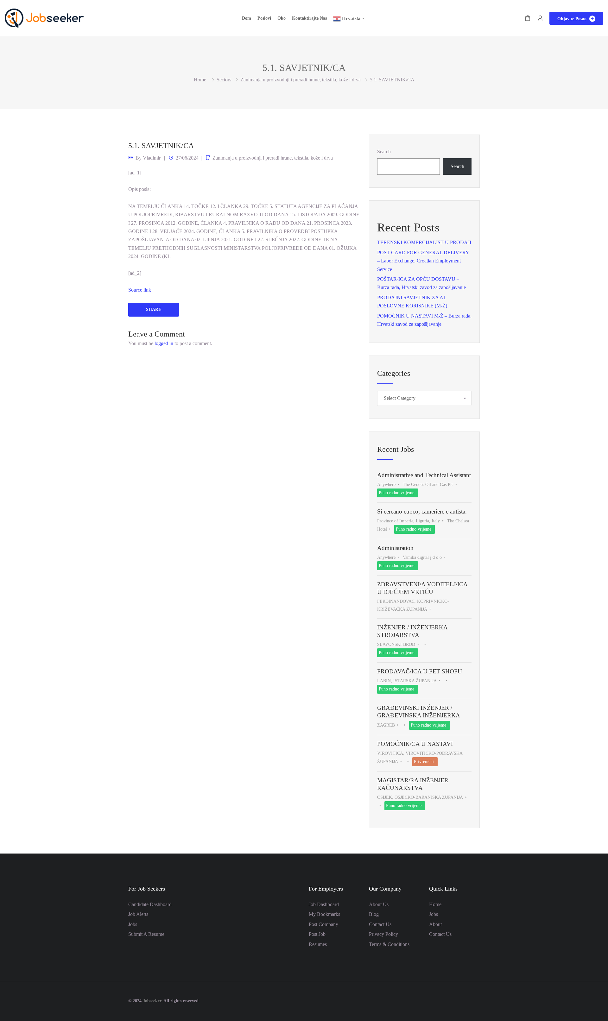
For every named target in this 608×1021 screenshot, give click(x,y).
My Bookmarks (324, 914)
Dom (246, 18)
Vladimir (152, 158)
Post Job (317, 934)
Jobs (132, 924)
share (153, 309)
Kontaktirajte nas (309, 18)
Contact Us (380, 924)
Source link (139, 290)
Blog (374, 914)
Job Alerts (138, 914)
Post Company (323, 924)
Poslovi (264, 18)
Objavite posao (572, 18)
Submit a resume (146, 934)
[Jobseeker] (44, 17)
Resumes (318, 944)
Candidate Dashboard (150, 904)
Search (384, 151)
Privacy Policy (383, 934)
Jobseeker (152, 1001)
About (435, 924)
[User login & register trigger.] (540, 18)
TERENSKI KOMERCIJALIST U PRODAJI (424, 242)
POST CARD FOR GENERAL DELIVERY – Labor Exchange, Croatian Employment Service (423, 261)
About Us (379, 904)
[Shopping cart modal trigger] (527, 18)
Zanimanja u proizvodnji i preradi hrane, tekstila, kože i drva (300, 79)
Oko (281, 18)
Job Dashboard (324, 904)
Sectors (224, 79)
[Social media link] (474, 1000)
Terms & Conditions (389, 944)
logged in (164, 343)
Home (435, 904)
